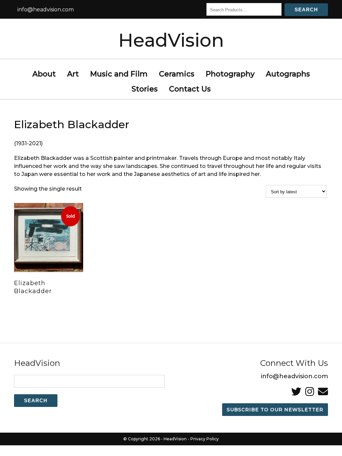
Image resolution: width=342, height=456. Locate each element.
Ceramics (176, 73)
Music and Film (119, 73)
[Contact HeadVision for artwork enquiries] (323, 392)
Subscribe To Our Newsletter (275, 410)
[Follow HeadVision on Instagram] (309, 392)
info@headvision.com (45, 9)
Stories (145, 88)
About (44, 73)
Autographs (288, 73)
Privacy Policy (204, 438)
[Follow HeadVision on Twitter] (296, 392)
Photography (230, 73)
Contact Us (190, 88)
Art (73, 73)
